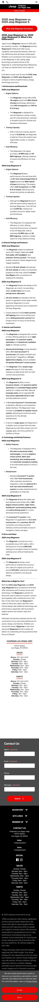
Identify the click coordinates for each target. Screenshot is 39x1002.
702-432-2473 (22, 657)
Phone (6, 773)
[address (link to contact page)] (3, 2)
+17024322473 (20, 843)
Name (10, 749)
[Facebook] (17, 859)
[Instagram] (21, 859)
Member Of (18, 822)
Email (10, 761)
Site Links (18, 816)
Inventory (18, 810)
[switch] (36, 2)
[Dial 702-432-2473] (7, 2)
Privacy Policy (31, 981)
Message (12, 785)
